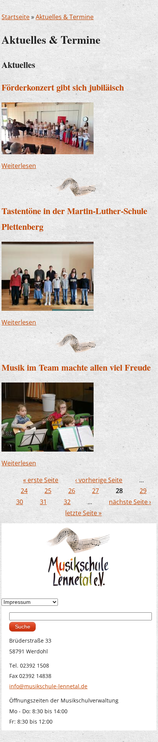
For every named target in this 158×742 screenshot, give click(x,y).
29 (143, 490)
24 (24, 490)
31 (43, 502)
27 (95, 490)
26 (71, 490)
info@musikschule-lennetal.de (48, 686)
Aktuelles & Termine (65, 17)
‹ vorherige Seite (98, 480)
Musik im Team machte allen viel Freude (76, 367)
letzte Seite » (83, 513)
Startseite (16, 17)
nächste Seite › (130, 502)
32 (67, 502)
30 (19, 502)
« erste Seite (40, 480)
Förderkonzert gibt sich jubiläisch (63, 87)
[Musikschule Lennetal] (78, 556)
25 (47, 490)
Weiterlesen (19, 166)
